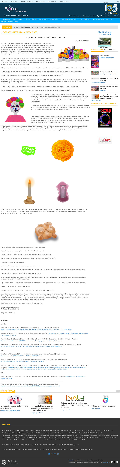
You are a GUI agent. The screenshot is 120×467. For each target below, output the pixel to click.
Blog (16, 22)
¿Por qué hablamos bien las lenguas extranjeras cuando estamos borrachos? (42, 408)
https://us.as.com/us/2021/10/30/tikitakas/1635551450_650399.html (21, 356)
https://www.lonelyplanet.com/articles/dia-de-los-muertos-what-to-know (22, 361)
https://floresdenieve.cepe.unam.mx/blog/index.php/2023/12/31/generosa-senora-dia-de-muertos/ (30, 386)
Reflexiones (86, 19)
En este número (97, 50)
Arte (80, 19)
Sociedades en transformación (48, 19)
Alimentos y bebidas (31, 19)
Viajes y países (5, 19)
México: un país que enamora (103, 406)
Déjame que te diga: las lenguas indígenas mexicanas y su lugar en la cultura (75, 405)
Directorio (41, 1)
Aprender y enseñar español (68, 19)
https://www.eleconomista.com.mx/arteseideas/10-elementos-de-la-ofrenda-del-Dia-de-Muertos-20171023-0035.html (36, 329)
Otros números (27, 1)
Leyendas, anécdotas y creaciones (102, 19)
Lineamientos (65, 1)
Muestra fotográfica (18, 19)
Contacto (53, 1)
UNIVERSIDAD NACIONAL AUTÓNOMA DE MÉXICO (16, 15)
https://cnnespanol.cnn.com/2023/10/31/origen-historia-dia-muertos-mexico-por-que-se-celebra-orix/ (31, 346)
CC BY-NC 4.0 (107, 462)
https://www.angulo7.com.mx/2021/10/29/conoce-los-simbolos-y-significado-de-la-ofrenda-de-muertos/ (32, 341)
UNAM (5, 1)
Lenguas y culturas (7, 22)
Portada (15, 1)
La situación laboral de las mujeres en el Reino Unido (14, 407)
